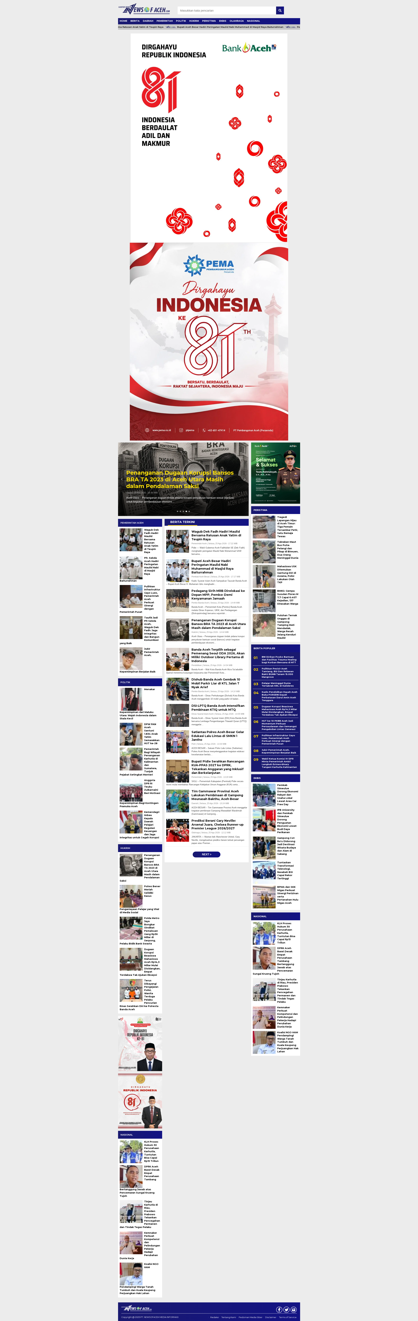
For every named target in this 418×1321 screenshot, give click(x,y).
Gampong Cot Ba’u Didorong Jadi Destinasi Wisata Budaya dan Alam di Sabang (286, 846)
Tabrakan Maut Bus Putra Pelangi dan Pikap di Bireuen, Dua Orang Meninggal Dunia (287, 549)
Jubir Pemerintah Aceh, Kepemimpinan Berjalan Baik (279, 751)
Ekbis (222, 20)
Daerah (148, 20)
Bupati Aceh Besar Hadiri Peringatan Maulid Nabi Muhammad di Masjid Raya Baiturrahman (191, 27)
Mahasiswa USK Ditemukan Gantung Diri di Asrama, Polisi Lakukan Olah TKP (287, 574)
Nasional (253, 20)
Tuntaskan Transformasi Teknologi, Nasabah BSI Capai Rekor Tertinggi (285, 870)
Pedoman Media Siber (250, 1317)
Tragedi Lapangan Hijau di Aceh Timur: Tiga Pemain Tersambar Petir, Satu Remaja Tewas (287, 527)
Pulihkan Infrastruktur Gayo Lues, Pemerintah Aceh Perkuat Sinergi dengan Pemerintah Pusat (278, 739)
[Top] (402, 1316)
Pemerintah (165, 20)
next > (206, 854)
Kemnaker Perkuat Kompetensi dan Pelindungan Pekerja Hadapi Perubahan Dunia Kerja (287, 1017)
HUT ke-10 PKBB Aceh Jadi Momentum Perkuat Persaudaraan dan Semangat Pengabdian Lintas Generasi (279, 725)
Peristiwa (209, 20)
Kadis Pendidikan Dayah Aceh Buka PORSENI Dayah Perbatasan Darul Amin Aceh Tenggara (279, 696)
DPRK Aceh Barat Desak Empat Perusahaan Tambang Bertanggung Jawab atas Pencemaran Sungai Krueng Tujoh (273, 961)
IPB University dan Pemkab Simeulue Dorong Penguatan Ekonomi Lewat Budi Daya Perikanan (287, 821)
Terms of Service (288, 1317)
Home (123, 20)
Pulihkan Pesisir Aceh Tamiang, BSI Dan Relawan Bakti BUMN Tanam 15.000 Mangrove (278, 672)
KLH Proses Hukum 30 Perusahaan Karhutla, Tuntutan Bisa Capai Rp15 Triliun (286, 933)
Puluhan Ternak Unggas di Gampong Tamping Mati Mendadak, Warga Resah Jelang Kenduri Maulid (287, 626)
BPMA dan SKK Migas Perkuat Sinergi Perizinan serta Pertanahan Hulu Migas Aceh (287, 895)
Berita (135, 20)
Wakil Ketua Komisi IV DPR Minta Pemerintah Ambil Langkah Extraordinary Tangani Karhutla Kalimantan (279, 762)
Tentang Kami (228, 1317)
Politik (181, 20)
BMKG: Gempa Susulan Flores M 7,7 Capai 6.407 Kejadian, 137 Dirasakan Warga (287, 597)
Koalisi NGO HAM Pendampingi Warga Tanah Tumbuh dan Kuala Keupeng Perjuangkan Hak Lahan (287, 1042)
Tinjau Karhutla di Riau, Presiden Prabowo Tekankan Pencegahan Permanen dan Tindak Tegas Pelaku (287, 990)
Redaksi (214, 1317)
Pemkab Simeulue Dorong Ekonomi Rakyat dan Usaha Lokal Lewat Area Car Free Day (287, 795)
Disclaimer (270, 1317)
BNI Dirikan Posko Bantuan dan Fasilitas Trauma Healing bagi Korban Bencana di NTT (279, 660)
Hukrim (194, 20)
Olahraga (237, 20)
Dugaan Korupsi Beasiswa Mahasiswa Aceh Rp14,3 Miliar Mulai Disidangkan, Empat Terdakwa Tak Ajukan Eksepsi (280, 710)
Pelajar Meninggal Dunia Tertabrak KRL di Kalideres (278, 684)
